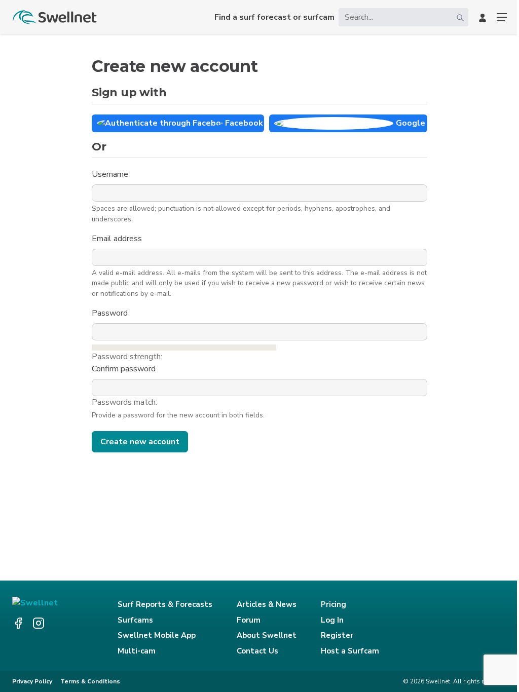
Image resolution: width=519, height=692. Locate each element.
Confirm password (125, 368)
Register (337, 635)
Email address (118, 238)
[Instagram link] (38, 623)
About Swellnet (266, 635)
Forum (249, 620)
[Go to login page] (482, 17)
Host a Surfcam (350, 651)
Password (111, 313)
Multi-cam (137, 651)
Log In (332, 620)
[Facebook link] (18, 623)
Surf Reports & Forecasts (165, 604)
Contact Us (257, 651)
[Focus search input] (460, 17)
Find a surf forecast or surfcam (274, 17)
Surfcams (135, 620)
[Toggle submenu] (502, 17)
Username (111, 174)
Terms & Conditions (90, 681)
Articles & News (266, 604)
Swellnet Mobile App (157, 635)
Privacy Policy (32, 681)
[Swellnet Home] (55, 17)
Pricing (333, 604)
